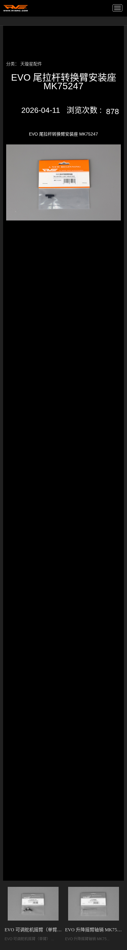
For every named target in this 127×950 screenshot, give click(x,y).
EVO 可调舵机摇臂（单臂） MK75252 (33, 929)
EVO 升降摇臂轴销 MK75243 (93, 929)
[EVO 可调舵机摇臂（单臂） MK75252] (33, 904)
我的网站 (15, 7)
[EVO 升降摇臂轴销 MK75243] (93, 904)
